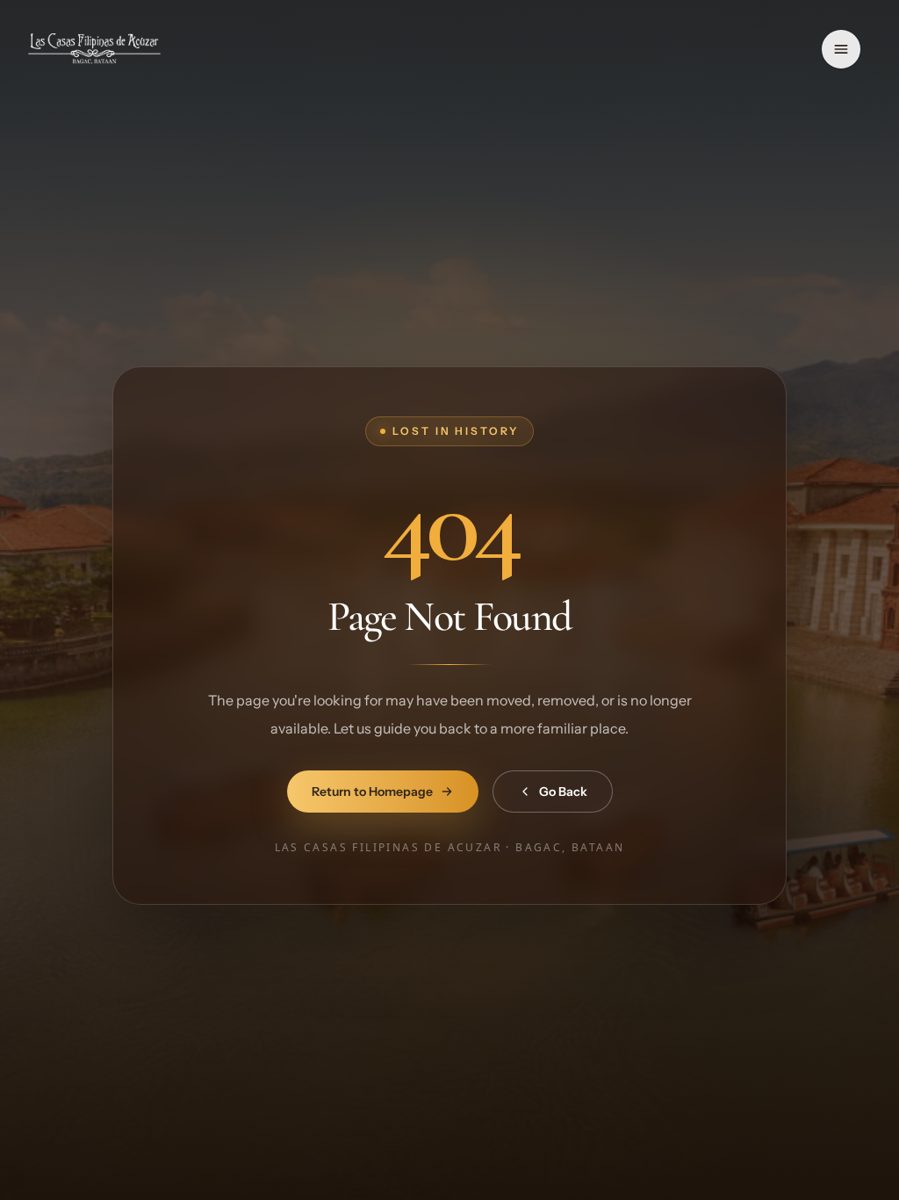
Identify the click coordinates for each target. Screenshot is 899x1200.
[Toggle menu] (841, 49)
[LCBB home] (94, 49)
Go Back (563, 791)
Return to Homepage (372, 791)
